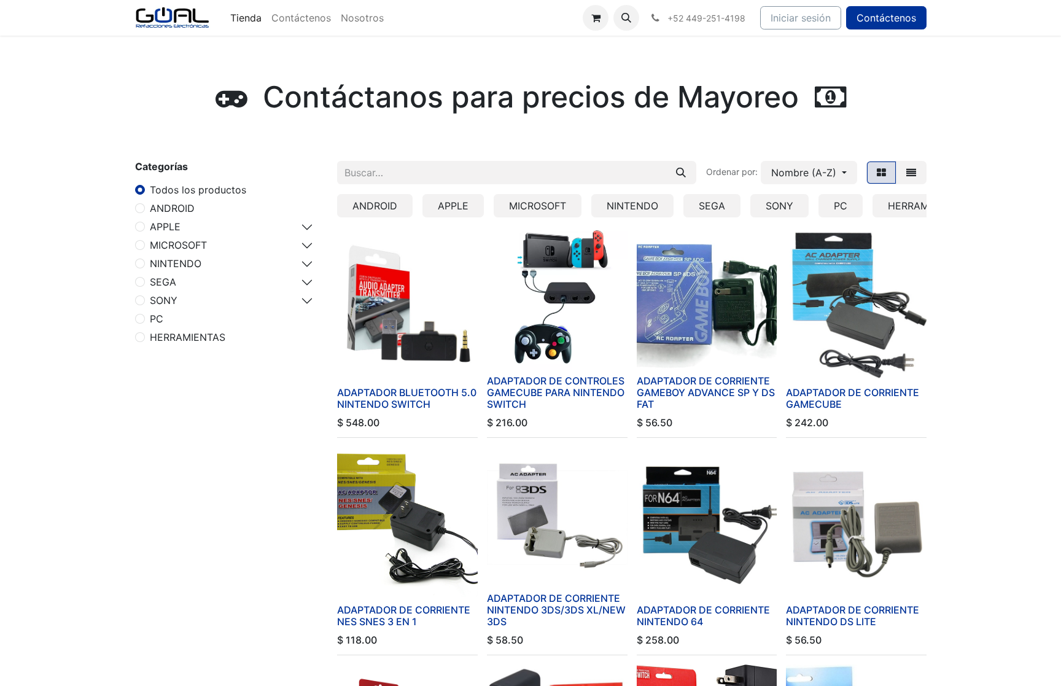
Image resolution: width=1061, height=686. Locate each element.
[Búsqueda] (681, 172)
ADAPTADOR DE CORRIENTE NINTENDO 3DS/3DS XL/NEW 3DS (556, 610)
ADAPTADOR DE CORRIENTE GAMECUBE (852, 398)
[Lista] (911, 172)
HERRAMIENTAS (187, 337)
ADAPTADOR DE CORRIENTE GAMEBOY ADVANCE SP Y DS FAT (706, 392)
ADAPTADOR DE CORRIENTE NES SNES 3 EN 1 (403, 616)
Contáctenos (886, 18)
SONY (163, 300)
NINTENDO (175, 263)
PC (156, 319)
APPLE (165, 226)
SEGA (163, 282)
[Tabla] (881, 172)
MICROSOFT (178, 245)
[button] (626, 18)
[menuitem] (245, 18)
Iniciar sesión (801, 18)
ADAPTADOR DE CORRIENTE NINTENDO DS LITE (852, 616)
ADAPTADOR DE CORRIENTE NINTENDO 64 (703, 616)
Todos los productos (198, 190)
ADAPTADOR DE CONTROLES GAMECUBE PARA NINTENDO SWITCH (555, 392)
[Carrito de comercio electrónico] (595, 18)
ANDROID (172, 208)
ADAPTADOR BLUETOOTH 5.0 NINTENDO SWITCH (406, 398)
